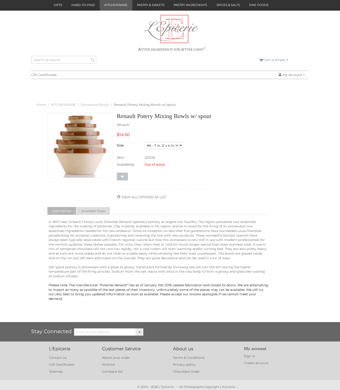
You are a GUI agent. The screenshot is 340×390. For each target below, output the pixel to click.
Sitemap (56, 371)
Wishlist (108, 365)
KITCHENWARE (116, 5)
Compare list (112, 371)
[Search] (92, 60)
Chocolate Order (186, 371)
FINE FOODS (259, 5)
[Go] (139, 332)
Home (41, 105)
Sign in (249, 356)
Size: (120, 145)
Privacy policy (184, 365)
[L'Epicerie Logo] (172, 35)
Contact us (58, 358)
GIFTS (58, 5)
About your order (116, 358)
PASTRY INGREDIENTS (190, 5)
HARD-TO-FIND (83, 5)
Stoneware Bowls (95, 105)
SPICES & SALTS (228, 5)
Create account (256, 363)
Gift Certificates (44, 75)
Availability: (126, 164)
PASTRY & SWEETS (150, 5)
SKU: (120, 157)
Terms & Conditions (188, 358)
